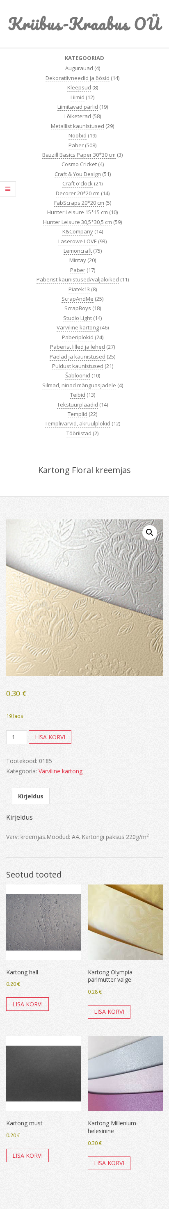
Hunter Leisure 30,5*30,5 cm (77, 222)
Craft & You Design (78, 174)
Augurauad (79, 68)
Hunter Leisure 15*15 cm (77, 212)
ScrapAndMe (78, 298)
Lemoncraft (78, 250)
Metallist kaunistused (77, 126)
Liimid (77, 97)
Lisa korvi (50, 737)
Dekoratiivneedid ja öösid (78, 78)
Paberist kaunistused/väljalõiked (78, 279)
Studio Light (77, 318)
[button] (149, 532)
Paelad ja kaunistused (77, 356)
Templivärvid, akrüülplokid (77, 423)
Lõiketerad (77, 116)
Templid (77, 414)
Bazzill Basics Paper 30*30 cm (79, 154)
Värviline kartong (78, 327)
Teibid (77, 394)
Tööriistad (78, 433)
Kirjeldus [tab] (30, 796)
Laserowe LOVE (77, 241)
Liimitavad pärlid (77, 106)
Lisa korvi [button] (27, 1004)
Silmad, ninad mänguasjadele (79, 385)
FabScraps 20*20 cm (79, 202)
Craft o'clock (77, 183)
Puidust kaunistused (77, 366)
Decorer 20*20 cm (78, 193)
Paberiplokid (78, 337)
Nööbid (78, 135)
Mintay (77, 260)
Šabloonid (77, 375)
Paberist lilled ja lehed (77, 346)
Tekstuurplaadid (77, 404)
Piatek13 (79, 289)
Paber (76, 145)
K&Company (77, 231)
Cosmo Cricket (79, 164)
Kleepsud (79, 87)
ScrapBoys (77, 308)
